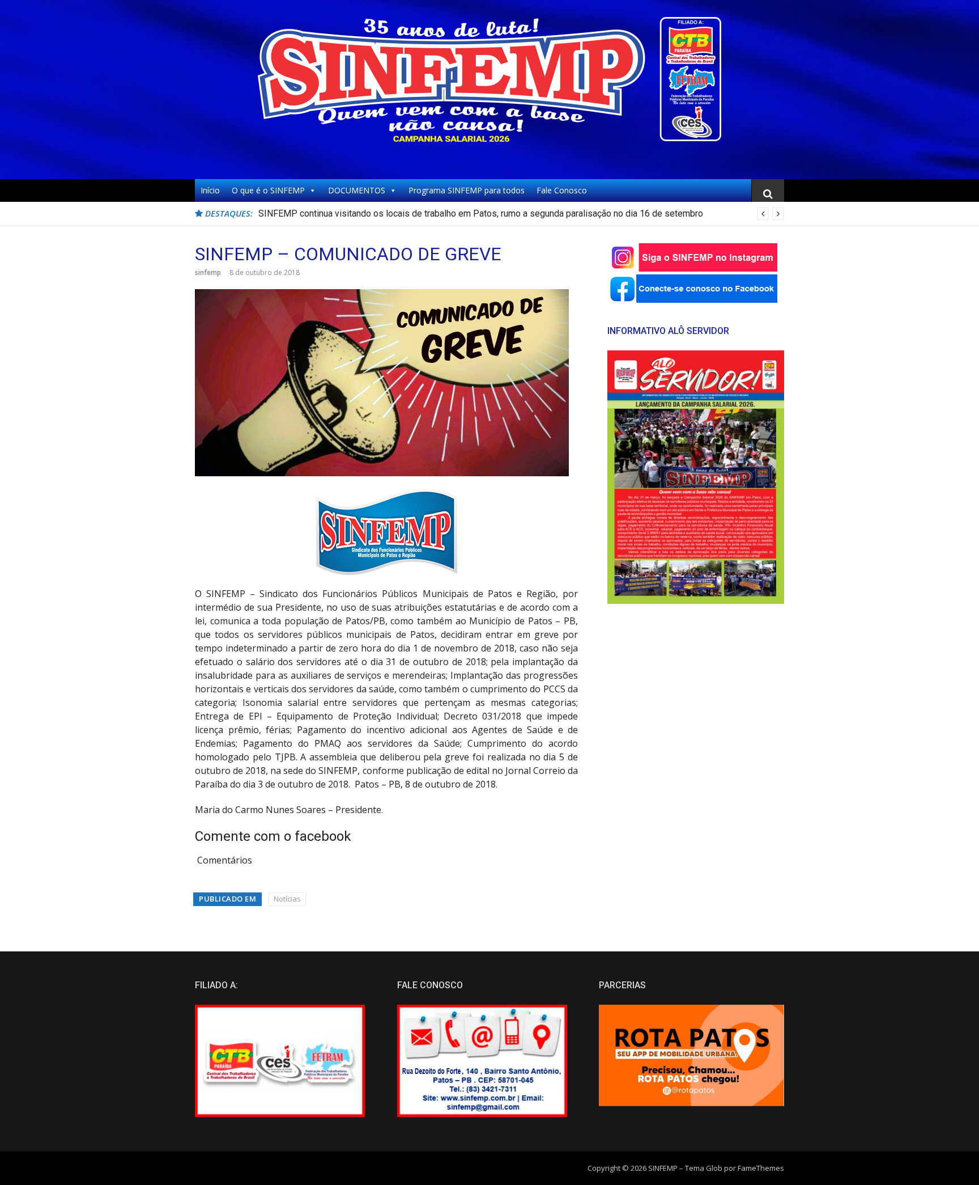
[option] (521, 214)
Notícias (287, 899)
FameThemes (761, 1168)
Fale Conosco (562, 190)
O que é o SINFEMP (268, 190)
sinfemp (208, 272)
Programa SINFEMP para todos (466, 190)
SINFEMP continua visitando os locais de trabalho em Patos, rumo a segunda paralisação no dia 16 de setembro (480, 213)
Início (210, 190)
